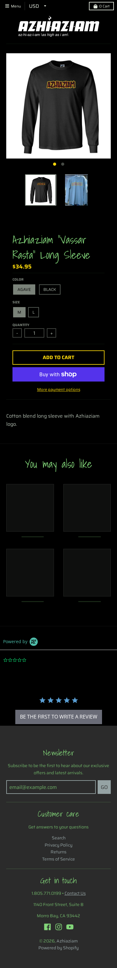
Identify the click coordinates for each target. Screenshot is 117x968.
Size (16, 302)
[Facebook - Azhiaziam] (47, 927)
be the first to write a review (58, 716)
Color (17, 279)
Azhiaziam (67, 940)
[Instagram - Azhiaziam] (58, 927)
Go (104, 787)
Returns (58, 851)
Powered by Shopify (58, 947)
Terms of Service (58, 859)
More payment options (58, 390)
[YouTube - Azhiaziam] (70, 927)
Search (59, 837)
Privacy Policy (58, 845)
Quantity (20, 325)
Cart (104, 6)
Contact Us (75, 893)
